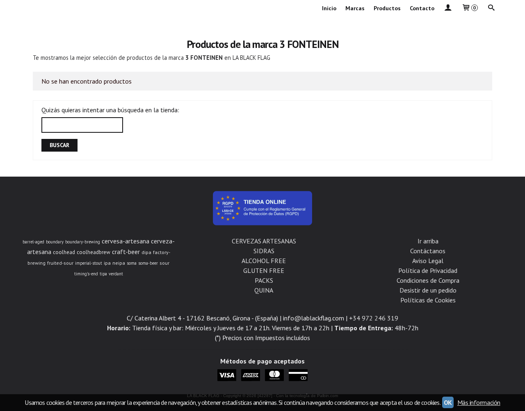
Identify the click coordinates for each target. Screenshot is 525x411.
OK (448, 402)
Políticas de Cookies (428, 300)
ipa (107, 263)
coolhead (64, 252)
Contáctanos (427, 251)
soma (132, 263)
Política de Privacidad (427, 270)
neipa (118, 263)
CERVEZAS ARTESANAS (264, 241)
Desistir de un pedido (428, 290)
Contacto (422, 8)
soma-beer (148, 263)
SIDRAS (263, 251)
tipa (103, 274)
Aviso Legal (427, 261)
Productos (387, 8)
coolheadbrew (93, 252)
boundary (55, 242)
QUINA (263, 290)
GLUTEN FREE (263, 270)
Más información (478, 402)
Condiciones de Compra (428, 280)
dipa (146, 252)
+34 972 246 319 (373, 318)
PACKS (264, 280)
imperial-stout (88, 263)
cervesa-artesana (125, 241)
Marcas (355, 8)
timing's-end (86, 274)
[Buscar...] (491, 8)
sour (164, 263)
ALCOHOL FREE (264, 261)
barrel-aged (33, 242)
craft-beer (126, 252)
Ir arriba (428, 241)
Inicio (329, 8)
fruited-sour (60, 263)
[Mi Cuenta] (448, 8)
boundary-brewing (82, 242)
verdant (116, 274)
